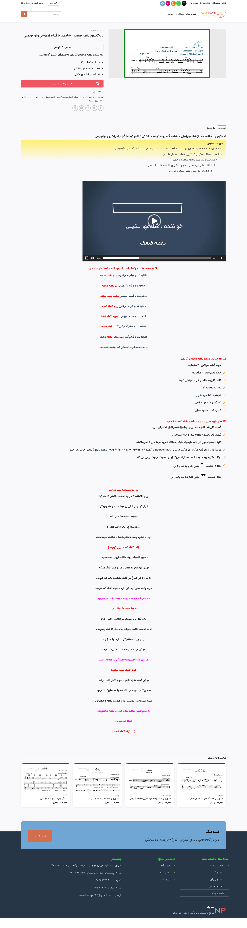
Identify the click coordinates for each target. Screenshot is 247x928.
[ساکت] (92, 258)
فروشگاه (216, 3)
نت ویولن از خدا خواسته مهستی (105, 798)
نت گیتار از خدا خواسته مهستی (53, 798)
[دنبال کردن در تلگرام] (162, 3)
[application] (154, 221)
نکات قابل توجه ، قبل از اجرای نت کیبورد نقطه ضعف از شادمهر (179, 165)
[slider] (157, 258)
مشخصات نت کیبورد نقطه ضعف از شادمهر (193, 159)
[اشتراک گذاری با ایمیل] (88, 108)
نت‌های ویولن (217, 879)
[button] (154, 221)
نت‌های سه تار (217, 865)
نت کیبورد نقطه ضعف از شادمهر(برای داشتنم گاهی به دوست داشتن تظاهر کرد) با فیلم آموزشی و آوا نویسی (167, 148)
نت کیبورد (60, 97)
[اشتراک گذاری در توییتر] (94, 108)
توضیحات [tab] (222, 128)
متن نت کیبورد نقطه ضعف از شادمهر (187, 171)
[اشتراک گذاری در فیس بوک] (101, 108)
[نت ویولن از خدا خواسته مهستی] (97, 777)
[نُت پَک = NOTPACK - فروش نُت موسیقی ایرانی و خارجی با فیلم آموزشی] (213, 14)
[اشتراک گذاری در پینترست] (81, 108)
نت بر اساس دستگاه (187, 14)
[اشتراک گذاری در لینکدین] (75, 108)
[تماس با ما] (178, 3)
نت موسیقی (50, 97)
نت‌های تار (219, 872)
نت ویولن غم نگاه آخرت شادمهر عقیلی (206, 798)
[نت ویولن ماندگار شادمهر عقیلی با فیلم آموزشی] (149, 777)
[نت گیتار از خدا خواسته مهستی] (45, 777)
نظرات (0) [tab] (211, 128)
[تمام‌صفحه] (87, 258)
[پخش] (221, 258)
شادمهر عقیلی (82, 68)
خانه (224, 3)
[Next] (21, 803)
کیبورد (93, 30)
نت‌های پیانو (218, 892)
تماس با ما (205, 3)
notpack (160, 449)
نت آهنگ (78, 97)
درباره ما (194, 3)
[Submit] (24, 14)
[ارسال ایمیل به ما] (184, 3)
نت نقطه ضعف (36, 97)
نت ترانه (69, 97)
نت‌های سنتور (217, 886)
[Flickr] (168, 3)
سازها (170, 14)
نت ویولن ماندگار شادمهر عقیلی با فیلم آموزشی (150, 798)
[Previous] (225, 803)
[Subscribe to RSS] (173, 3)
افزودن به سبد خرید (62, 83)
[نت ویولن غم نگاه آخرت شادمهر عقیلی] (201, 777)
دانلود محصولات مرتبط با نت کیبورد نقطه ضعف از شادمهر (191, 154)
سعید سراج (100, 449)
